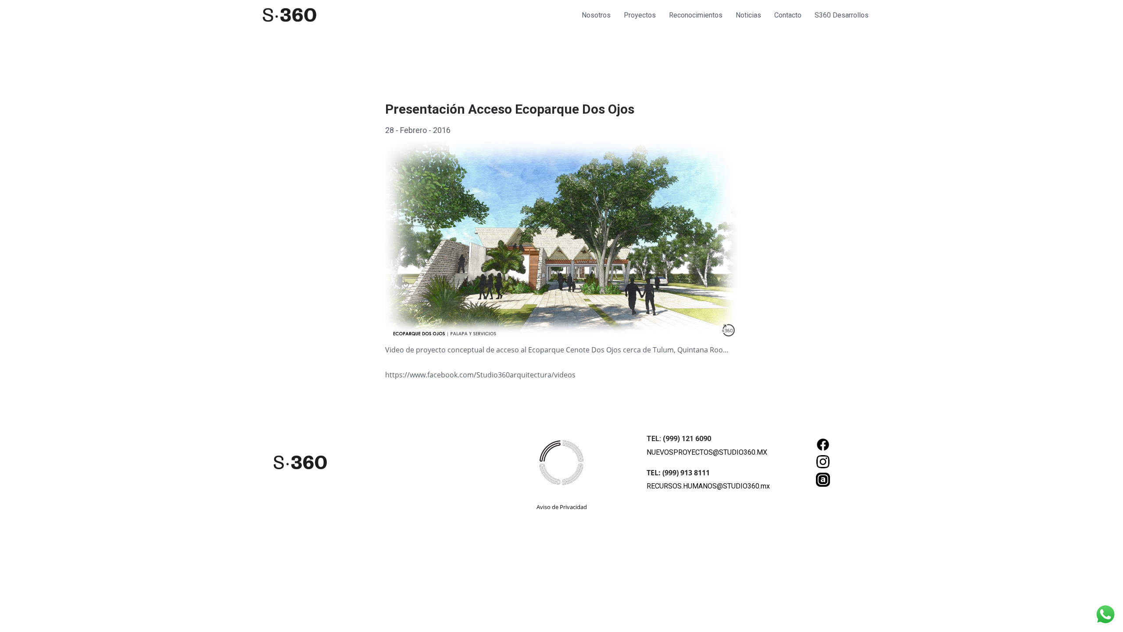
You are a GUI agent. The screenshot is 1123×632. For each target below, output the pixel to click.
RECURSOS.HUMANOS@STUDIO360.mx (708, 486)
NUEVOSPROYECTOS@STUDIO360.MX (707, 452)
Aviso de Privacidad (561, 507)
